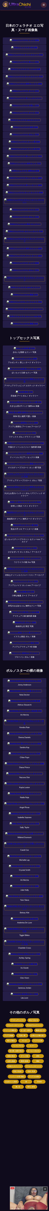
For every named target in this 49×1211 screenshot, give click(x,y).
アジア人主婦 (37, 1041)
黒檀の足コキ (40, 1030)
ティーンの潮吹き (10, 1030)
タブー (32, 1046)
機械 (37, 1061)
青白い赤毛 (31, 1087)
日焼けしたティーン (14, 1066)
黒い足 (18, 1087)
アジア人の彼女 (34, 1076)
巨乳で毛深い (17, 1071)
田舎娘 (39, 1082)
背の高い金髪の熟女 (16, 1051)
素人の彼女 (11, 1041)
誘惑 (37, 1056)
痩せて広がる (33, 1020)
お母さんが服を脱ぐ (38, 1035)
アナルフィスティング (14, 1025)
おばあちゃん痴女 (11, 1082)
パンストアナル (18, 1046)
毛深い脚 (22, 1035)
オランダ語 (24, 1056)
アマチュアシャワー (17, 1020)
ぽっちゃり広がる (34, 1051)
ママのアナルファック (34, 1025)
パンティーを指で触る (16, 1076)
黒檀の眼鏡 (24, 1061)
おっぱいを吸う (26, 1030)
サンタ (24, 1041)
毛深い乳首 (31, 1071)
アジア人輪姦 (8, 1035)
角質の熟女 (11, 1056)
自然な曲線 (11, 1061)
